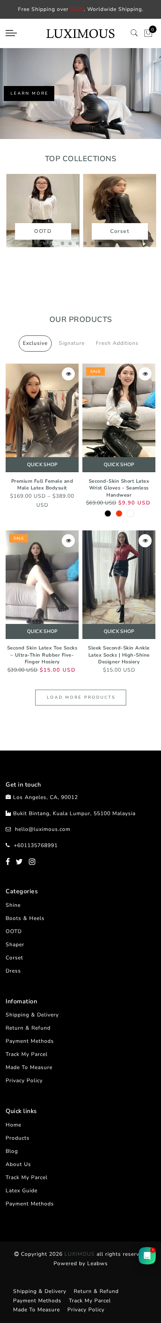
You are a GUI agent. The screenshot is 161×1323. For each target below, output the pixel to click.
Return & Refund (28, 1028)
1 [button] (62, 242)
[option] (80, 93)
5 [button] (92, 242)
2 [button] (69, 242)
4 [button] (84, 242)
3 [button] (77, 242)
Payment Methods (30, 1041)
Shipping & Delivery (32, 1014)
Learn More (29, 93)
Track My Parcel (27, 1054)
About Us (18, 1164)
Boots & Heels (25, 918)
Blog (12, 1151)
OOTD (14, 931)
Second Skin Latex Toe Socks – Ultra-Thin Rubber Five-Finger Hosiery (42, 655)
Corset (14, 957)
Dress (13, 970)
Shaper (15, 944)
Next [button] (134, 216)
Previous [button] (17, 217)
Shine (13, 905)
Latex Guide (21, 1190)
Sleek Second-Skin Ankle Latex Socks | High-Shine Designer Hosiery (119, 655)
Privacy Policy (24, 1080)
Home (13, 1124)
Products (18, 1138)
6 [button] (99, 242)
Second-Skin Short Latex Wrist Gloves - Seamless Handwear (119, 488)
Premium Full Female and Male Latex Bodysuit (42, 485)
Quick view (68, 374)
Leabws (97, 1263)
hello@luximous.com (42, 829)
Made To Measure (29, 1067)
